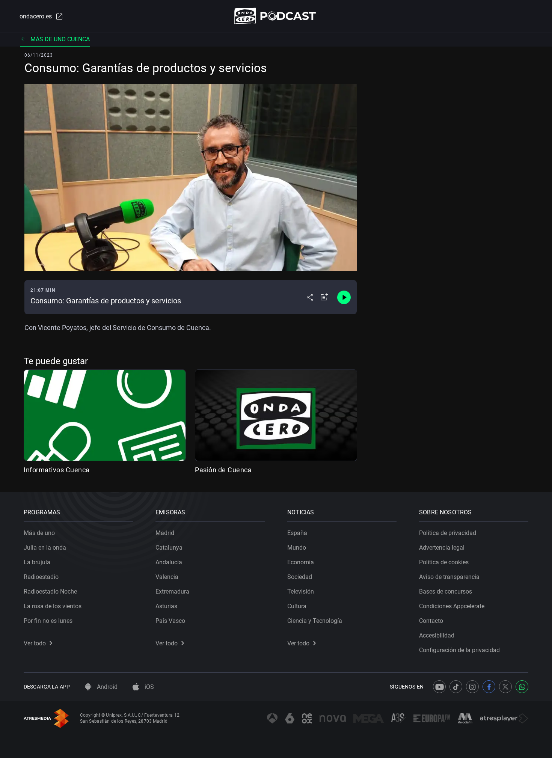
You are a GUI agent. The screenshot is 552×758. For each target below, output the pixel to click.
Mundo (296, 547)
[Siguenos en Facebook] (489, 686)
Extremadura (172, 591)
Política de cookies (444, 562)
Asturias (166, 606)
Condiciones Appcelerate (451, 606)
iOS (148, 686)
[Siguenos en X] (505, 686)
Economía (300, 562)
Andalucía (168, 562)
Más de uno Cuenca (60, 39)
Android (106, 686)
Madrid (164, 532)
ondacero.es (36, 16)
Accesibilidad (436, 635)
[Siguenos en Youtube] (439, 686)
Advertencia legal (442, 547)
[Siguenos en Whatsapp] (522, 686)
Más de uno (39, 532)
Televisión (300, 591)
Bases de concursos (445, 591)
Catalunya (168, 547)
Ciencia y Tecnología (314, 620)
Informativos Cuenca (57, 470)
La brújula (37, 562)
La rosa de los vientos (52, 606)
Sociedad (299, 576)
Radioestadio (41, 576)
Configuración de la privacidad (459, 650)
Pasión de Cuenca (223, 470)
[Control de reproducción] (344, 297)
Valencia (166, 576)
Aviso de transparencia (449, 576)
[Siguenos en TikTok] (455, 686)
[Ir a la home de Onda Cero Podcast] (276, 16)
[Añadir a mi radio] (324, 297)
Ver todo (35, 643)
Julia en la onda (45, 547)
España (297, 532)
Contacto (431, 620)
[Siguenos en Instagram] (472, 686)
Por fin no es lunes (48, 620)
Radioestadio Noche (50, 591)
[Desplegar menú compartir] (310, 297)
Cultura (296, 606)
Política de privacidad (447, 532)
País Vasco (170, 620)
